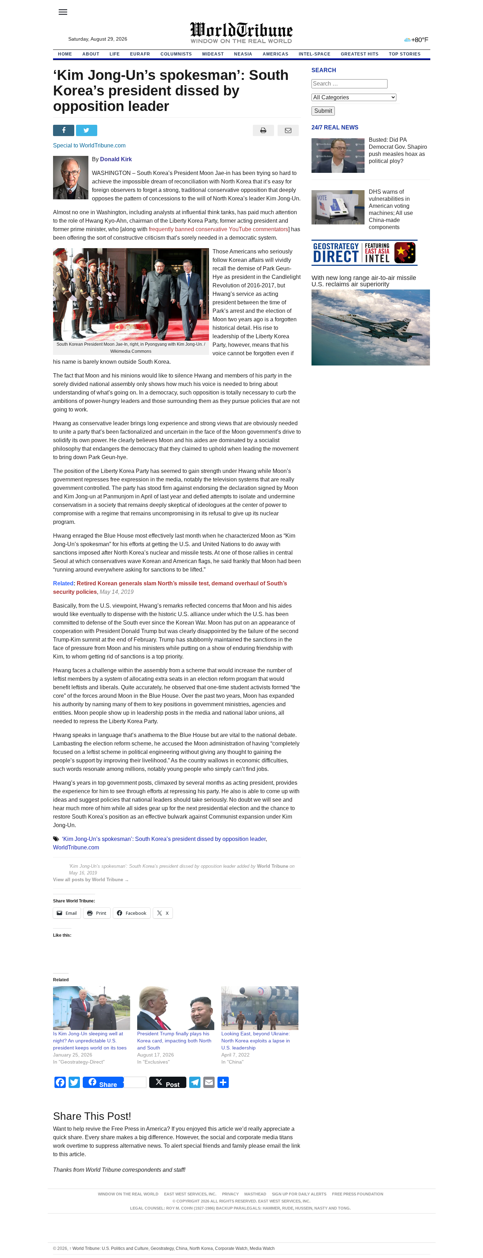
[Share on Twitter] (87, 130)
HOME (65, 54)
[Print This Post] (263, 130)
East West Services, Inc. (190, 1194)
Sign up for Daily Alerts (299, 1194)
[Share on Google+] (110, 130)
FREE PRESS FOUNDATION (357, 1194)
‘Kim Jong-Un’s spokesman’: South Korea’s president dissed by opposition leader (164, 839)
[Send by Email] (288, 130)
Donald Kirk (116, 159)
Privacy (230, 1194)
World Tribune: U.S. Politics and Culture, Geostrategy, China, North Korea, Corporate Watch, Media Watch (172, 1248)
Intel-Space (315, 54)
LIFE (115, 54)
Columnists (176, 54)
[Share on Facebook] (64, 130)
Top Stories (405, 54)
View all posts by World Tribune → (91, 879)
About (90, 54)
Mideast (213, 54)
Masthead (255, 1194)
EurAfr (140, 54)
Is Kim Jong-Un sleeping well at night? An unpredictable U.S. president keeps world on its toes (90, 1041)
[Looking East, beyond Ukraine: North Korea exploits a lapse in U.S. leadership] (259, 1008)
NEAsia (243, 54)
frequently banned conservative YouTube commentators (218, 229)
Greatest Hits (360, 54)
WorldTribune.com (76, 847)
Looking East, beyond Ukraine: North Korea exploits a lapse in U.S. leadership (255, 1041)
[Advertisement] (371, 437)
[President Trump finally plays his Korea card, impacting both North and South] (175, 1008)
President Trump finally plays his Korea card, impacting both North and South (174, 1041)
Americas (276, 54)
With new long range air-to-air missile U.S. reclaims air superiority (364, 281)
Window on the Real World (128, 1194)
